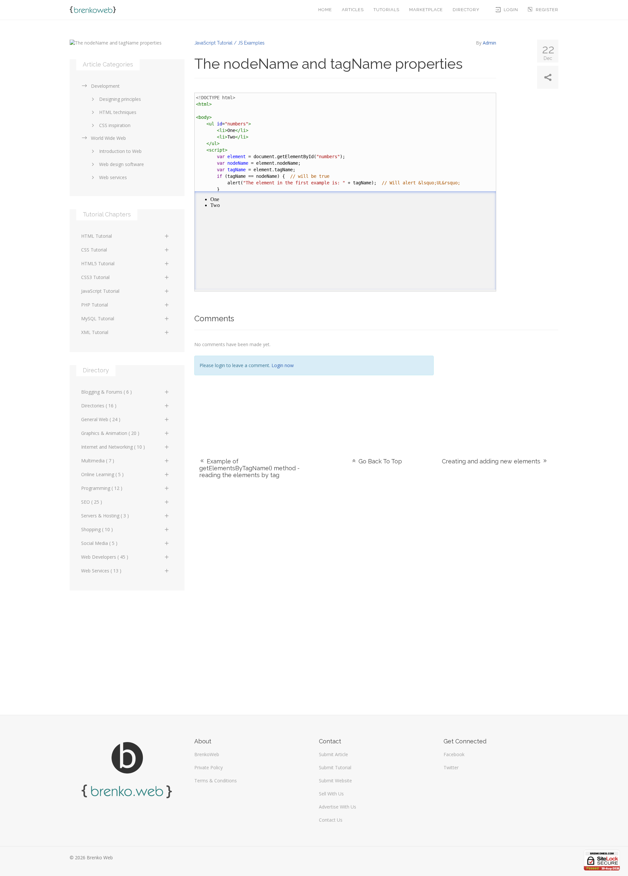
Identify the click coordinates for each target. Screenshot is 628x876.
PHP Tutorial (94, 305)
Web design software (121, 164)
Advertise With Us (337, 807)
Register (547, 9)
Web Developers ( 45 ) (104, 557)
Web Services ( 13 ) (101, 571)
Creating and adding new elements (492, 461)
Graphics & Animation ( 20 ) (110, 433)
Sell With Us (331, 794)
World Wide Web (108, 138)
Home (325, 9)
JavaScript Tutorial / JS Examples (229, 43)
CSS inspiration (115, 125)
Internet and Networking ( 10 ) (113, 447)
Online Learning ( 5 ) (102, 474)
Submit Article (333, 754)
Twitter (451, 767)
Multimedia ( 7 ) (97, 460)
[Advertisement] (501, 386)
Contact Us (330, 820)
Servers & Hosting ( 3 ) (105, 516)
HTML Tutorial (96, 236)
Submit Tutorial (335, 767)
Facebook (454, 754)
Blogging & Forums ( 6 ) (106, 392)
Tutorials (386, 9)
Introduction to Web (120, 151)
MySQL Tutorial (97, 318)
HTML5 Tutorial (97, 263)
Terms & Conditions (215, 780)
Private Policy (208, 767)
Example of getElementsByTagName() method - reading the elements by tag (249, 468)
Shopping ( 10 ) (97, 529)
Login (511, 9)
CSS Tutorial (94, 250)
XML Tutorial (94, 332)
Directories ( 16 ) (98, 405)
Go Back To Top (379, 461)
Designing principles (120, 99)
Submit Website (335, 780)
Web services (113, 177)
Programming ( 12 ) (101, 488)
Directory (466, 9)
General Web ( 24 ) (100, 419)
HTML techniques (117, 112)
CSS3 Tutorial (95, 277)
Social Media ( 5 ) (99, 543)
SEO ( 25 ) (91, 502)
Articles (353, 9)
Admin (489, 43)
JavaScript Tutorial (100, 291)
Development (105, 86)
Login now (282, 365)
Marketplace (426, 9)
